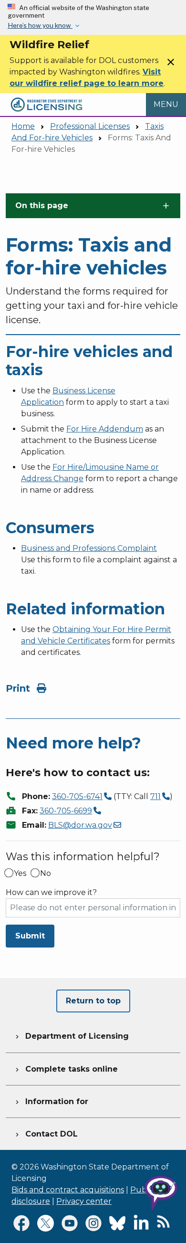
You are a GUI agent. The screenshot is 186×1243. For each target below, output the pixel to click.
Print (19, 688)
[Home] (46, 98)
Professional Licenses (90, 126)
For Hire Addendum (104, 428)
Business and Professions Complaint (89, 548)
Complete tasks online (65, 1069)
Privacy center (84, 1201)
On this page (41, 205)
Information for (50, 1101)
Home (23, 126)
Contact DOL (45, 1133)
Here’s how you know (40, 25)
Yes (20, 873)
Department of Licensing (71, 1036)
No (45, 873)
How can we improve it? (51, 892)
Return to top (93, 1000)
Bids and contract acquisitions (67, 1189)
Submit (30, 935)
